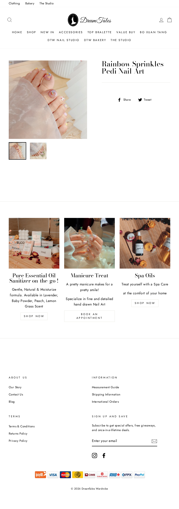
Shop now (34, 316)
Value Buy (125, 32)
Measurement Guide (105, 387)
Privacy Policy (18, 440)
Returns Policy (18, 433)
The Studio (46, 3)
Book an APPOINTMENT (89, 316)
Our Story (15, 387)
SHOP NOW (145, 303)
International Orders (105, 401)
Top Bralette (100, 32)
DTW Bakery (95, 40)
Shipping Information (106, 394)
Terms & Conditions (21, 426)
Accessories (71, 32)
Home (17, 32)
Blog (12, 401)
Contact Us (16, 394)
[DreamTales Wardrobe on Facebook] (104, 455)
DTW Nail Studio (63, 40)
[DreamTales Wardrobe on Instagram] (94, 455)
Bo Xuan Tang (153, 32)
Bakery (29, 3)
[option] (48, 99)
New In (47, 32)
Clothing (14, 3)
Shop (31, 32)
